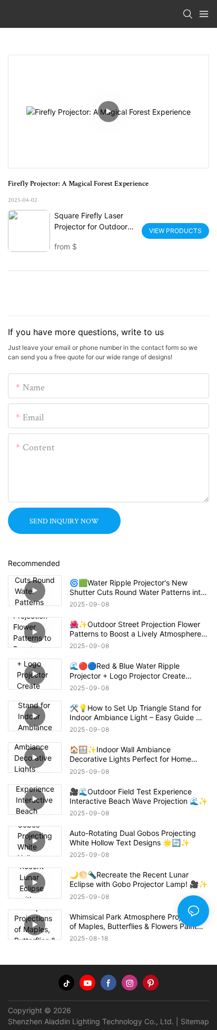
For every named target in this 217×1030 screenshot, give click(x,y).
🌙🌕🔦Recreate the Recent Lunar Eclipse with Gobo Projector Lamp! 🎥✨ (139, 879)
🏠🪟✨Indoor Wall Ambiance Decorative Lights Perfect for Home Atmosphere (130, 754)
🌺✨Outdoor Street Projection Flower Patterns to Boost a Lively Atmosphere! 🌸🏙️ (136, 629)
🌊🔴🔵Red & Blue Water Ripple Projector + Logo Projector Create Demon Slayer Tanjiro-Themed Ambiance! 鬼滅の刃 (127, 670)
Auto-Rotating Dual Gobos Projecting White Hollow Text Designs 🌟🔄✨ (133, 838)
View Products (175, 231)
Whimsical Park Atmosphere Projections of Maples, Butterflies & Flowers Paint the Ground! (137, 921)
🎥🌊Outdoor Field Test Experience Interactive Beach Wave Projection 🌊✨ (139, 796)
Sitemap (195, 1021)
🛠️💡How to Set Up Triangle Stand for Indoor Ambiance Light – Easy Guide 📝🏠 (137, 712)
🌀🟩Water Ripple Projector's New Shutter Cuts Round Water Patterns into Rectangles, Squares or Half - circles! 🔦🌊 (139, 587)
